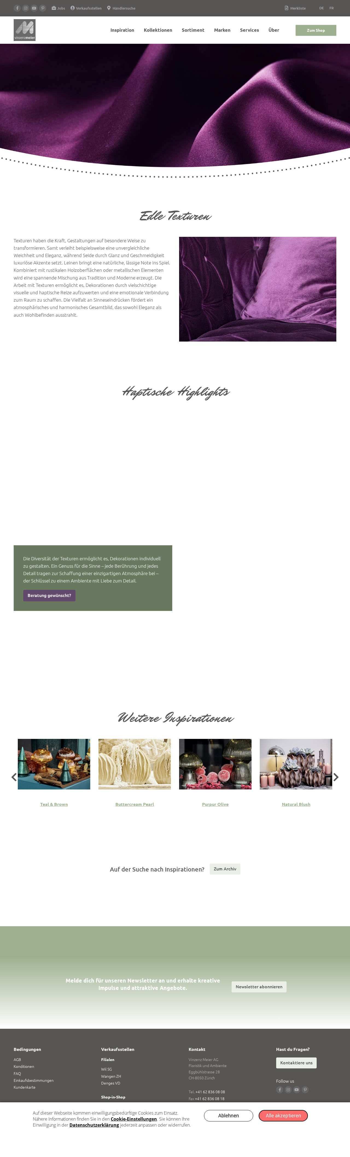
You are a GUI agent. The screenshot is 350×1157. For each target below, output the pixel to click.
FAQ (17, 1073)
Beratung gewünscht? (49, 595)
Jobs (61, 8)
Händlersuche (124, 8)
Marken (222, 30)
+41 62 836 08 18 (209, 1099)
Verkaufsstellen (89, 8)
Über (274, 30)
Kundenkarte (25, 1087)
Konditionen (24, 1066)
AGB (17, 1059)
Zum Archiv (225, 868)
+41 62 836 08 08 (210, 1092)
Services (249, 30)
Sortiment (193, 30)
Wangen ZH (111, 1076)
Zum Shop (316, 30)
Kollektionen (158, 30)
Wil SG (106, 1069)
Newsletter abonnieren (259, 986)
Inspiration (122, 30)
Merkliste (298, 8)
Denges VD (110, 1083)
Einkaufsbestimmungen (34, 1080)
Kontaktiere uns (296, 1062)
